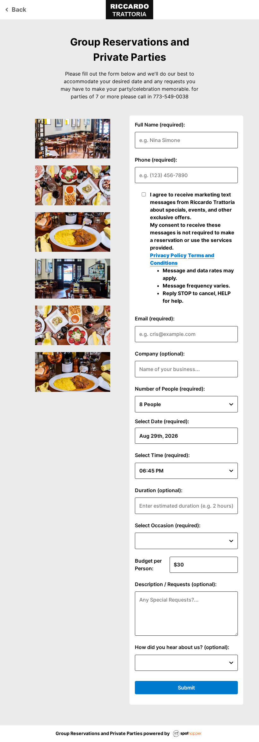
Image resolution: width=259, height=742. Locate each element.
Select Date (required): (162, 421)
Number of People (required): (170, 389)
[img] (72, 138)
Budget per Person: (148, 565)
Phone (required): (156, 160)
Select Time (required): (162, 455)
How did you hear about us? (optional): (182, 647)
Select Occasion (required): (168, 525)
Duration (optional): (159, 490)
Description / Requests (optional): (176, 584)
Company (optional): (160, 353)
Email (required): (155, 318)
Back (14, 9)
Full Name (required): (160, 124)
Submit (186, 687)
